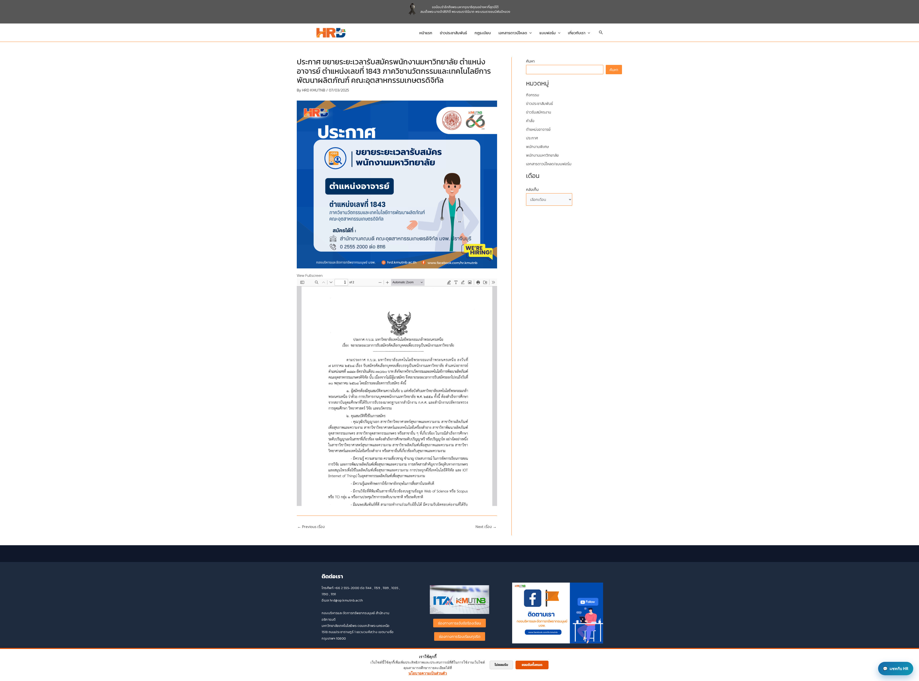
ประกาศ (532, 138)
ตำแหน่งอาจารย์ (538, 129)
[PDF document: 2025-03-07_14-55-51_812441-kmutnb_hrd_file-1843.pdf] (397, 392)
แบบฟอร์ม (547, 33)
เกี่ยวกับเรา (576, 33)
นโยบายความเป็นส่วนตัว (428, 673)
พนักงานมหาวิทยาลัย (542, 155)
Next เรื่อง (486, 526)
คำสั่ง (530, 121)
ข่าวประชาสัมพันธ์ (453, 33)
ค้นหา (530, 61)
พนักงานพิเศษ (537, 146)
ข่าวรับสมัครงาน (538, 112)
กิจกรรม (532, 95)
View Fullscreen (310, 275)
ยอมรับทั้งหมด (532, 664)
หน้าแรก (425, 33)
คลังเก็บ (532, 189)
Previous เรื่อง (311, 526)
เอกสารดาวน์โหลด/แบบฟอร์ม (549, 164)
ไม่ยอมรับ (501, 664)
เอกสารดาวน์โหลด (513, 33)
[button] (529, 33)
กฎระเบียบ (483, 33)
